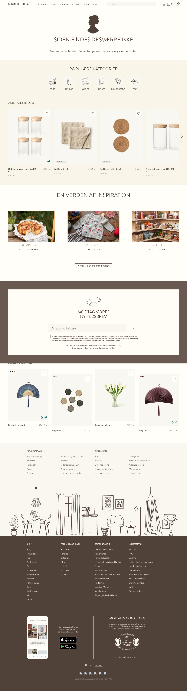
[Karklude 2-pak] (75, 136)
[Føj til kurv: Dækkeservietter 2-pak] (139, 173)
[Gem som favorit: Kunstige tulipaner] (131, 373)
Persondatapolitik (114, 340)
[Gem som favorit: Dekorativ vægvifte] (44, 373)
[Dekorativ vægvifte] (28, 395)
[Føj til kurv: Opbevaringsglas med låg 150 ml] (48, 173)
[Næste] (182, 137)
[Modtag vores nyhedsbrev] (133, 328)
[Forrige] (10, 227)
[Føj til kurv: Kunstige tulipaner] (132, 429)
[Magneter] (72, 400)
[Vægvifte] (159, 400)
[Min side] (168, 4)
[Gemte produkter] (172, 4)
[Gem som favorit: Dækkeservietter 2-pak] (138, 113)
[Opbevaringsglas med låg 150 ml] (29, 136)
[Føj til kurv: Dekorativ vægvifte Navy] (45, 429)
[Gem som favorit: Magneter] (87, 378)
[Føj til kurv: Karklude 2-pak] (94, 173)
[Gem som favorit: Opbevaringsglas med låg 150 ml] (47, 113)
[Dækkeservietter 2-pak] (121, 136)
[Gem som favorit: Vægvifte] (174, 378)
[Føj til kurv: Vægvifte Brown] (175, 434)
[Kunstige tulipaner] (115, 395)
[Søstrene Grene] (19, 4)
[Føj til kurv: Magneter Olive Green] (88, 434)
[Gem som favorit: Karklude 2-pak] (92, 113)
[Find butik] (164, 4)
